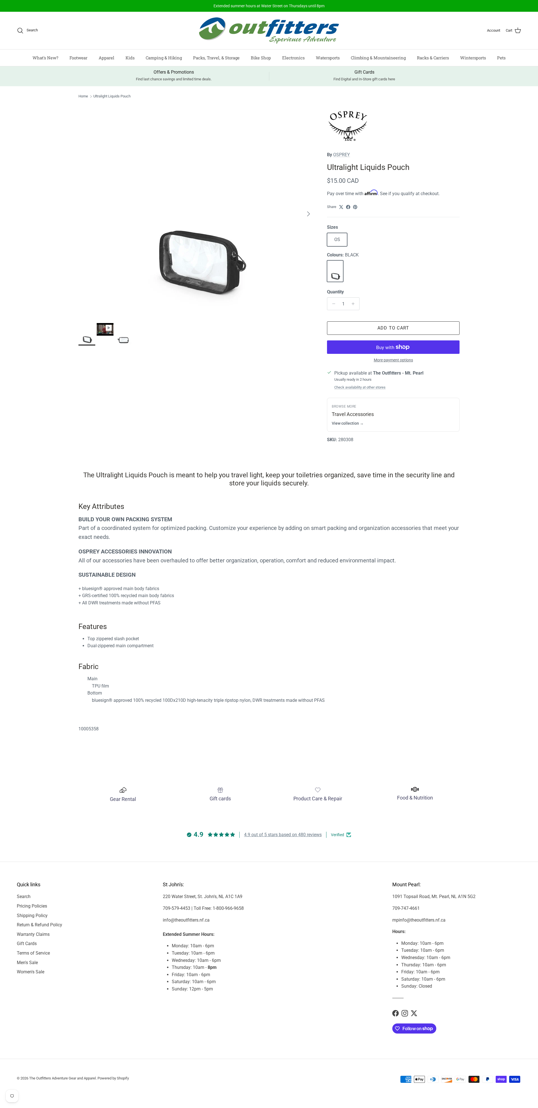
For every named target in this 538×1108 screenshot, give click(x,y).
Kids (130, 57)
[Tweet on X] (341, 207)
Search (24, 896)
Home (83, 96)
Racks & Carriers (433, 57)
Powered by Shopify (113, 1078)
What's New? (45, 57)
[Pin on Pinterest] (355, 207)
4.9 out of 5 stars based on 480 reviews (283, 834)
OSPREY (341, 154)
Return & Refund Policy (39, 924)
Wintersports (473, 57)
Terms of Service (33, 953)
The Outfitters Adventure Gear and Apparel (62, 1078)
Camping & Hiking (164, 57)
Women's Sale (30, 971)
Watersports (328, 57)
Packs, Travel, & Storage (216, 57)
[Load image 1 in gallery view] (196, 211)
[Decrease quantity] (332, 304)
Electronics (293, 57)
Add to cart (393, 328)
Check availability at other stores (360, 387)
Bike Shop (261, 57)
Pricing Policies (32, 906)
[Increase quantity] (354, 304)
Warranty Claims (33, 934)
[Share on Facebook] (348, 207)
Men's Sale (27, 962)
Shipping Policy (32, 915)
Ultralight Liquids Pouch (112, 96)
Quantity (335, 291)
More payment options (393, 360)
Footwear (78, 57)
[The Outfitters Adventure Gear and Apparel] (269, 30)
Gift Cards (27, 943)
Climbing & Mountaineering (378, 57)
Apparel (106, 57)
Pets (501, 57)
